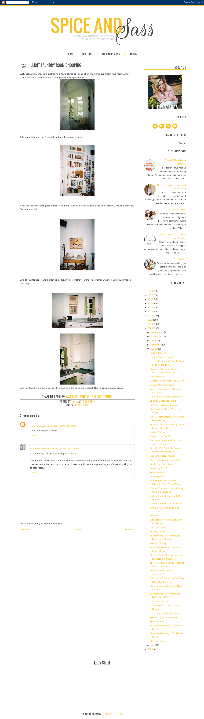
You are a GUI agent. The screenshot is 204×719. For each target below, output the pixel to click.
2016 (150, 299)
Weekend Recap (158, 543)
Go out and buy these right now (166, 396)
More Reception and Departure (165, 460)
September (156, 344)
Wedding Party (157, 476)
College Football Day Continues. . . (167, 503)
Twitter (84, 396)
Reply (33, 435)
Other (108, 396)
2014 (150, 307)
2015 (150, 303)
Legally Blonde (157, 432)
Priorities (154, 515)
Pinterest (97, 396)
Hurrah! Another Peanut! (162, 357)
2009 (150, 328)
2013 (150, 311)
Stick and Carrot (158, 641)
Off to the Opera (158, 527)
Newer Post (26, 529)
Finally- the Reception (161, 464)
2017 (150, 295)
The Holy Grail (157, 621)
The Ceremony (157, 472)
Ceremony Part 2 (158, 468)
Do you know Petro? (160, 436)
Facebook (71, 396)
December (156, 332)
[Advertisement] (102, 673)
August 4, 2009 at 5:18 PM (63, 426)
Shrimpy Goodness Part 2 (163, 401)
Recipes (133, 54)
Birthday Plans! (157, 531)
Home (70, 54)
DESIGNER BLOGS (112, 714)
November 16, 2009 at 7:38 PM (63, 448)
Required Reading (110, 54)
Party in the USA (158, 353)
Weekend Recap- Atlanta (162, 456)
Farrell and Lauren (39, 426)
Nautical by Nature (159, 601)
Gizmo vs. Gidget (177, 210)
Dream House (157, 376)
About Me (87, 54)
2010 (150, 324)
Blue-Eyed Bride (38, 448)
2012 (150, 315)
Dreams (78, 405)
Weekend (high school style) (164, 617)
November (156, 336)
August (154, 349)
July (152, 645)
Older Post (129, 529)
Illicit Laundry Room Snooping (165, 613)
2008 (150, 649)
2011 (150, 320)
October (154, 340)
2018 (150, 291)
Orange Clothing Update (162, 385)
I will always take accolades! (164, 405)
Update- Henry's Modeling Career (167, 380)
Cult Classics (179, 259)
